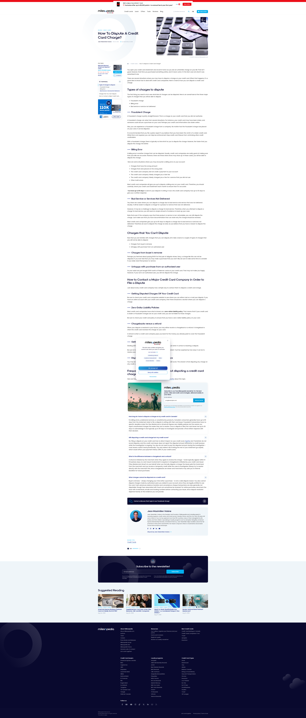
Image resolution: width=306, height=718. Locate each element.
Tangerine (123, 687)
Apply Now (117, 72)
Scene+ (153, 689)
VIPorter (153, 694)
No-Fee (184, 683)
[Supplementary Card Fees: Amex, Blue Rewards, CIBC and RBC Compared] (139, 601)
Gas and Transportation (189, 674)
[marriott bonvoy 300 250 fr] (110, 119)
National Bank (124, 676)
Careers (122, 638)
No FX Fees (185, 685)
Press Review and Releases (128, 640)
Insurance (184, 640)
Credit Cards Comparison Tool (190, 633)
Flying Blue (154, 676)
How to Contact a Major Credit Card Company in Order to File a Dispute (110, 96)
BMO (121, 662)
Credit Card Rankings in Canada (191, 631)
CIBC (121, 667)
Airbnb (183, 667)
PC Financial (123, 678)
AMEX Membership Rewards (159, 662)
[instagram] (150, 529)
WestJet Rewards (156, 696)
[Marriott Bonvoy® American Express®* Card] (117, 67)
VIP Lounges (185, 694)
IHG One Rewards (156, 680)
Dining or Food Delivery (188, 672)
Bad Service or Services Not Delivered (110, 91)
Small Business (186, 687)
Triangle (122, 692)
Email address (168, 397)
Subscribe (203, 11)
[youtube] (159, 529)
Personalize (153, 376)
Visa (183, 665)
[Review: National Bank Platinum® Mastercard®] (195, 601)
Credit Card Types (188, 658)
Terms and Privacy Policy (169, 407)
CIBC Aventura (155, 672)
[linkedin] (156, 529)
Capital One (123, 665)
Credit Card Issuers (126, 658)
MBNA (122, 674)
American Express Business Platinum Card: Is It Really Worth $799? (110, 610)
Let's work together (186, 713)
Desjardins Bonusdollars (158, 674)
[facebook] (147, 529)
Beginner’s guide (156, 637)
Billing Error (102, 89)
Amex (183, 660)
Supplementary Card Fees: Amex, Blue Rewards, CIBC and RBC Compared (138, 610)
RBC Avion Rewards (156, 687)
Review (100, 30)
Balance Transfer (187, 669)
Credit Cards (107, 30)
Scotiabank (123, 685)
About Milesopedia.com (127, 631)
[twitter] (153, 529)
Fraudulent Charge (104, 87)
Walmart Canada (125, 694)
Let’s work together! (126, 651)
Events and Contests (157, 635)
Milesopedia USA (125, 644)
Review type (131, 540)
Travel (183, 635)
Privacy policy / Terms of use (200, 713)
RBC (121, 680)
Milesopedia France (126, 647)
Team (122, 635)
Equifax (187, 441)
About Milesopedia (126, 629)
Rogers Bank (124, 683)
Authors (122, 633)
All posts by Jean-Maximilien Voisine (158, 532)
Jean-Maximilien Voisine (159, 511)
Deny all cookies (153, 372)
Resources (154, 629)
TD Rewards (154, 692)
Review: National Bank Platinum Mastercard (193, 610)
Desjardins (123, 669)
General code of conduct (127, 649)
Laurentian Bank (125, 672)
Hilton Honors (155, 678)
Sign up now (199, 400)
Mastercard (185, 662)
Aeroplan (184, 638)
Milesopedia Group (125, 642)
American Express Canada (128, 660)
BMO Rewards (155, 669)
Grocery (184, 676)
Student (184, 689)
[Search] (189, 12)
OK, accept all (153, 368)
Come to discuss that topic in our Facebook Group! (152, 501)
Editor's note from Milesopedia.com (199, 57)
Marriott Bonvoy (155, 683)
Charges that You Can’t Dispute (107, 94)
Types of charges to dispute (107, 85)
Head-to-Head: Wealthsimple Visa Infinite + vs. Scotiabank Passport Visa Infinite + (166, 611)
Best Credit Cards (187, 629)
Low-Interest (185, 680)
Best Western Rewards (157, 667)
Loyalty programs (157, 658)
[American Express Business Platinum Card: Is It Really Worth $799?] (111, 601)
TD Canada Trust (125, 689)
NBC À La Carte (155, 685)
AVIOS (153, 665)
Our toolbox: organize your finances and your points (164, 632)
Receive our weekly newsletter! (160, 639)
